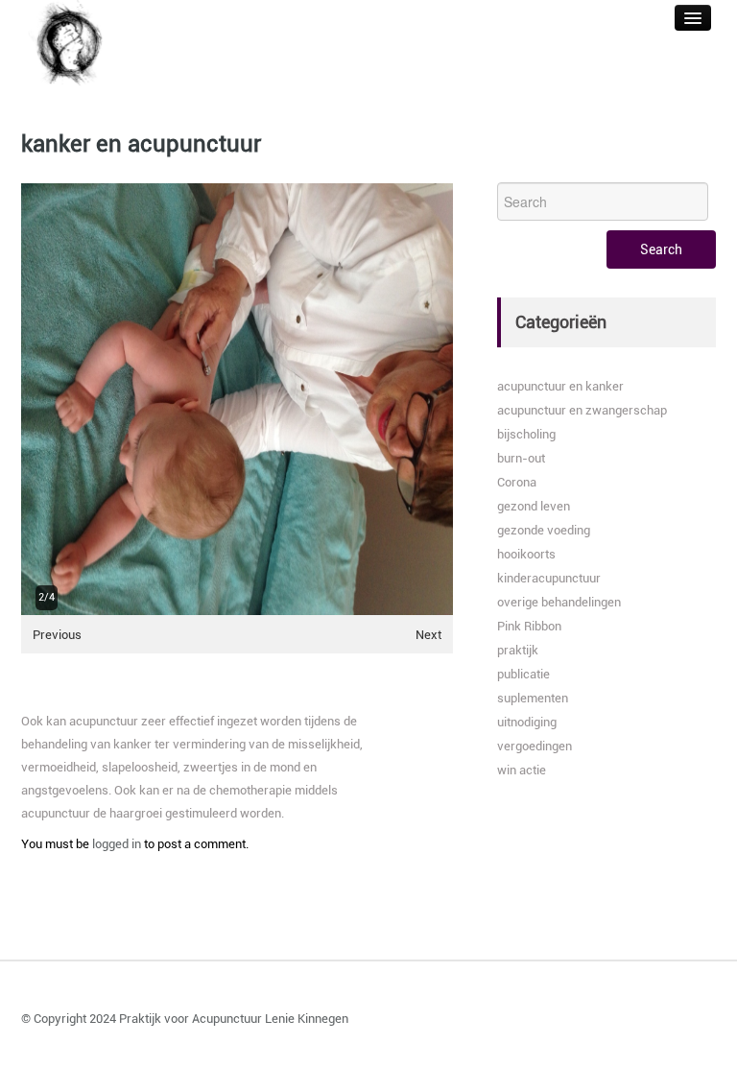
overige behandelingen (559, 602)
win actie (521, 770)
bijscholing (526, 434)
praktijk (517, 650)
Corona (516, 482)
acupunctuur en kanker (560, 386)
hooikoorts (526, 554)
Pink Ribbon (529, 626)
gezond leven (533, 506)
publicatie (523, 674)
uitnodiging (527, 722)
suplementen (532, 698)
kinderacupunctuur (549, 578)
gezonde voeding (543, 530)
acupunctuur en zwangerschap (582, 410)
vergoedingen (534, 746)
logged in (116, 844)
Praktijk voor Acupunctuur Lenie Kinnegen (233, 1018)
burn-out (521, 458)
